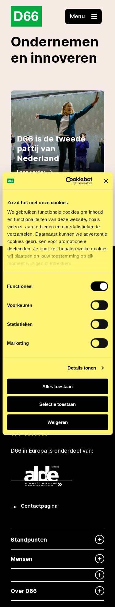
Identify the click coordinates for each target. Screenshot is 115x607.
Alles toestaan (57, 386)
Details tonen (81, 367)
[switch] (99, 305)
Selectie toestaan (57, 404)
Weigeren (58, 422)
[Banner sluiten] (106, 181)
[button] (83, 16)
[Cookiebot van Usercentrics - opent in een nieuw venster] (68, 181)
